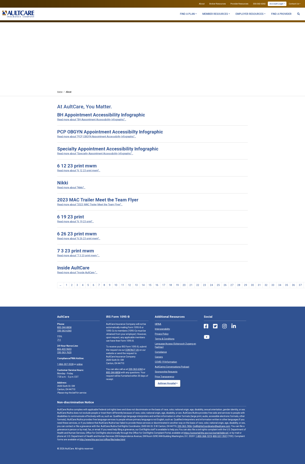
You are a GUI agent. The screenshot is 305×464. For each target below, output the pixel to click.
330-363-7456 (184, 426)
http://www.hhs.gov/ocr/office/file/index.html (102, 439)
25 (218, 285)
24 (211, 285)
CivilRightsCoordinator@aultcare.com (211, 426)
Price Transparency (164, 376)
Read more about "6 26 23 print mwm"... (78, 238)
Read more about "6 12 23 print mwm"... (78, 170)
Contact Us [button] (294, 4)
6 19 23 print (70, 217)
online (80, 364)
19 (177, 285)
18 (170, 285)
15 (150, 285)
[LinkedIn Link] (233, 326)
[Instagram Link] (224, 326)
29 (245, 285)
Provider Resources (239, 4)
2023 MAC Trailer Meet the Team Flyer (97, 200)
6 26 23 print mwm (77, 234)
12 (129, 285)
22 (197, 285)
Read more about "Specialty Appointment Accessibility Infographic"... (95, 153)
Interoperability (162, 329)
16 (156, 285)
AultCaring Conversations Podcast (172, 367)
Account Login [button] (276, 4)
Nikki (62, 183)
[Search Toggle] (298, 12)
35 (286, 285)
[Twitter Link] (215, 326)
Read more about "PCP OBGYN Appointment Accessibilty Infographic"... (96, 136)
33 (272, 285)
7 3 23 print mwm (75, 251)
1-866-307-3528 (65, 364)
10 (115, 285)
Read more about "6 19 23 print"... (75, 221)
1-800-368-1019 (204, 436)
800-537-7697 (220, 436)
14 (143, 285)
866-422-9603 (64, 349)
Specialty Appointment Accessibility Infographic (107, 149)
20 (184, 285)
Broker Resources (217, 4)
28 (238, 285)
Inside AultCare (73, 268)
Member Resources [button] (215, 13)
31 (259, 285)
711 (59, 340)
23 (204, 285)
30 (252, 285)
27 (231, 285)
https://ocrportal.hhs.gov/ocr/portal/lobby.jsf (206, 433)
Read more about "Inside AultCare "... (77, 272)
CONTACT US (132, 350)
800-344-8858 (64, 327)
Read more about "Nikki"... (71, 187)
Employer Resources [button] (250, 13)
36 (293, 285)
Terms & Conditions (164, 339)
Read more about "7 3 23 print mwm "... (78, 255)
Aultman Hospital (167, 383)
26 (225, 285)
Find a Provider (281, 13)
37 (300, 285)
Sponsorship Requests (166, 371)
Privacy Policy (162, 334)
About (202, 4)
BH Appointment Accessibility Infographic (101, 115)
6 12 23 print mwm (77, 166)
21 (191, 285)
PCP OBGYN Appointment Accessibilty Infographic (110, 132)
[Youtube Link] (207, 337)
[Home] (18, 14)
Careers (159, 357)
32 (266, 285)
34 (279, 285)
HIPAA (158, 324)
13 (136, 285)
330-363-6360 (259, 4)
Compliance (161, 352)
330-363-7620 (64, 352)
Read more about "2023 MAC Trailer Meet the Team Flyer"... (89, 204)
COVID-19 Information (166, 362)
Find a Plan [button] (187, 13)
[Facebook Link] (206, 326)
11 (122, 285)
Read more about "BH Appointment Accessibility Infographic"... (91, 119)
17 (163, 285)
